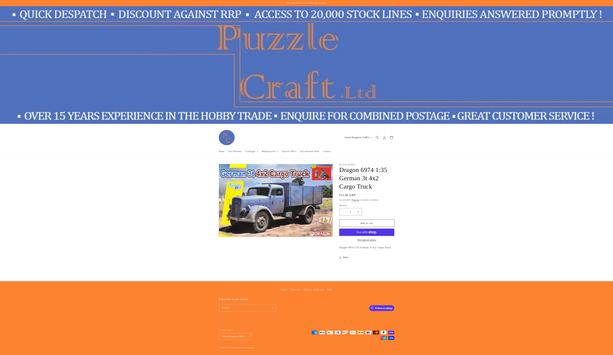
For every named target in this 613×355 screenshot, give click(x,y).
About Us (295, 290)
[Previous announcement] (219, 3)
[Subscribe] (272, 308)
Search (284, 290)
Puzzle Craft (231, 348)
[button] (252, 151)
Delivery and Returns (313, 290)
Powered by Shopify (245, 348)
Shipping (355, 200)
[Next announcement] (393, 3)
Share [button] (345, 257)
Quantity (343, 205)
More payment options (366, 240)
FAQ (329, 290)
